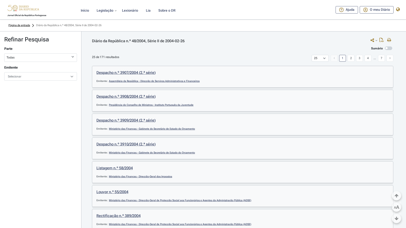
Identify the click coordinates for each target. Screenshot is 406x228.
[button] (23, 8)
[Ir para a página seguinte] (390, 58)
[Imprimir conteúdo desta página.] (390, 40)
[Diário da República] (23, 9)
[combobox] (40, 76)
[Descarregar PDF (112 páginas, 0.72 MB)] (382, 41)
